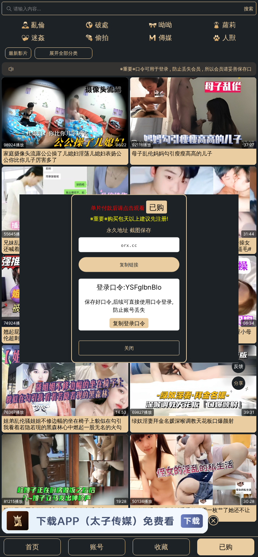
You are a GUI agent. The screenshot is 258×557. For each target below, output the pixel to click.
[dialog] (129, 278)
